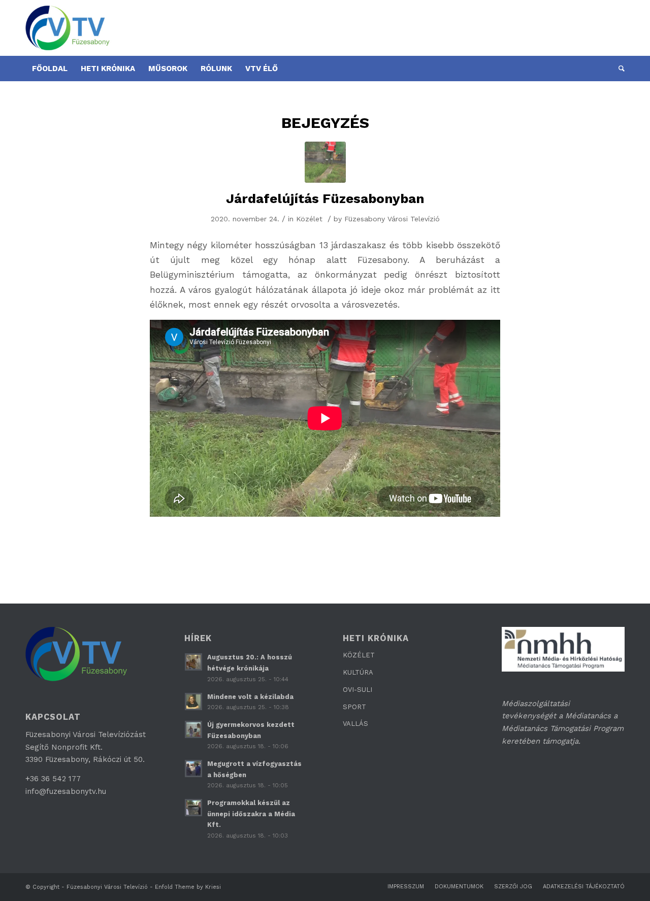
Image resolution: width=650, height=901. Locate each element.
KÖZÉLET (359, 655)
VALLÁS (355, 723)
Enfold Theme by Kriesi (188, 887)
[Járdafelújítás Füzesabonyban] (325, 162)
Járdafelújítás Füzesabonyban (325, 198)
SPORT (354, 707)
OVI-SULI (357, 689)
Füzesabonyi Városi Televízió (107, 887)
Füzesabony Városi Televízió (392, 219)
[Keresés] (618, 68)
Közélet (309, 219)
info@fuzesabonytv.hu (65, 791)
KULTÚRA (358, 672)
